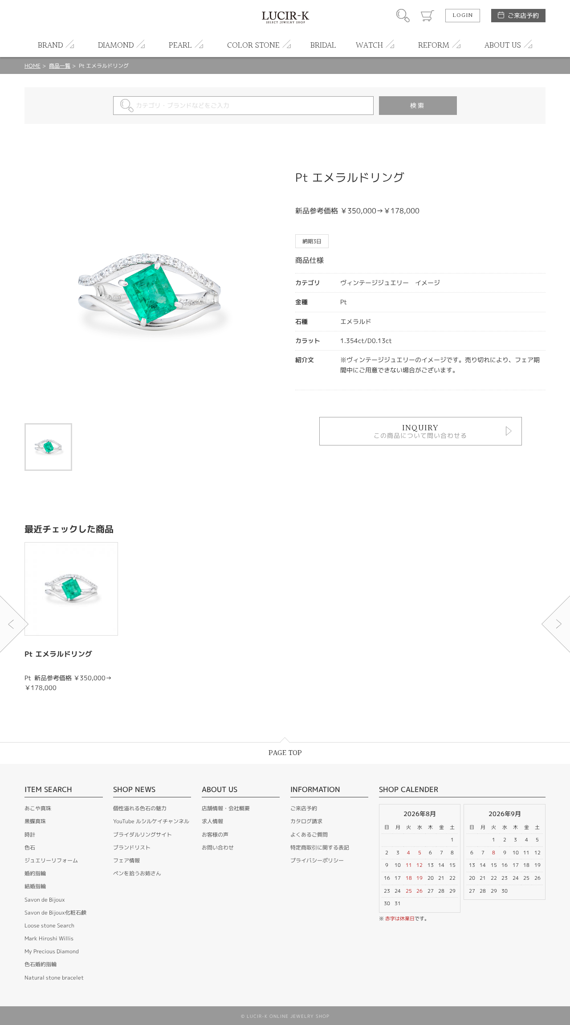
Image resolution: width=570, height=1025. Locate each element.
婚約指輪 (35, 873)
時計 (29, 834)
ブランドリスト (132, 847)
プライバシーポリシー (317, 860)
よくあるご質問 (309, 834)
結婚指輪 (35, 886)
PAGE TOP (285, 753)
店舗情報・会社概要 (226, 808)
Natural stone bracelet (54, 977)
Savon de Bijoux (44, 899)
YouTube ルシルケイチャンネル (151, 821)
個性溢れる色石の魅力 (140, 808)
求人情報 (212, 821)
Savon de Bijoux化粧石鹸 (55, 912)
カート (427, 15)
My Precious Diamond (51, 951)
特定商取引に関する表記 (319, 847)
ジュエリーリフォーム (51, 860)
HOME (32, 65)
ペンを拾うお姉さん (137, 873)
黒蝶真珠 (35, 821)
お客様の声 (215, 834)
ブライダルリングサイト (142, 834)
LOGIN (462, 15)
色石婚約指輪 (40, 964)
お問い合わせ (218, 847)
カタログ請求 (306, 821)
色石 (29, 847)
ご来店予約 (523, 15)
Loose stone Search (49, 925)
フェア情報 (126, 860)
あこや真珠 (37, 808)
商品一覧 (59, 65)
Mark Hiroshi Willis (48, 938)
